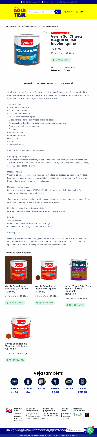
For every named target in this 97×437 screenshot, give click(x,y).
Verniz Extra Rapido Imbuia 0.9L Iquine (46, 287)
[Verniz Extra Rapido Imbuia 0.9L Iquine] (48, 270)
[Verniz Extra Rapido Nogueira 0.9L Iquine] (18, 270)
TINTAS (68, 388)
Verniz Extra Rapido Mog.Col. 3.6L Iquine (16, 345)
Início (8, 26)
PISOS (41, 388)
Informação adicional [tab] (46, 83)
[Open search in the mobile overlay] (43, 12)
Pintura (13, 26)
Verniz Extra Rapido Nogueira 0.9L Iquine (17, 287)
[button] (90, 430)
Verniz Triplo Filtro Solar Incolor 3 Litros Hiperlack (78, 288)
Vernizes (21, 26)
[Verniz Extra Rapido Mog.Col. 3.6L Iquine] (18, 327)
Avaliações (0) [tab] (67, 83)
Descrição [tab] (28, 83)
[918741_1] (27, 50)
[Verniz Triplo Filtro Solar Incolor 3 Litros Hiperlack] (78, 270)
